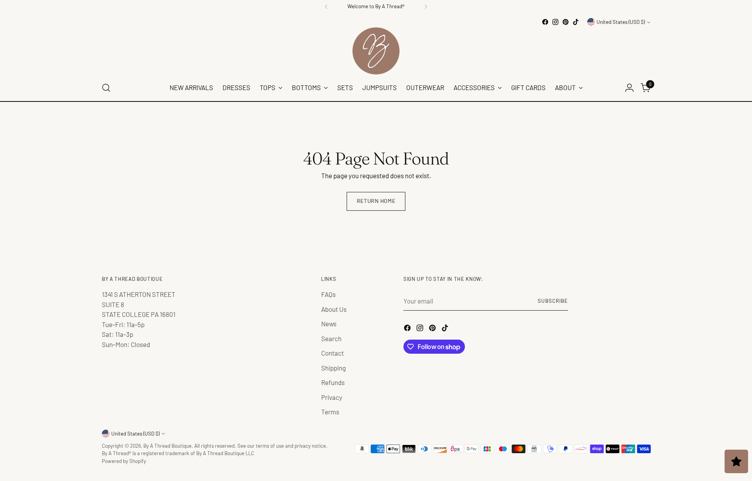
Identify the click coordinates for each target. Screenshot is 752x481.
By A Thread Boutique (167, 446)
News (328, 323)
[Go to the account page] (629, 88)
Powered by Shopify (124, 461)
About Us (334, 309)
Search (331, 338)
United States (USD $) (621, 22)
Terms (330, 412)
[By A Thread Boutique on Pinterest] (565, 21)
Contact (332, 353)
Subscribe (553, 301)
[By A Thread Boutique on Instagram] (555, 21)
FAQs (328, 294)
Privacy (331, 397)
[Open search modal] (106, 88)
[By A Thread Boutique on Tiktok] (575, 21)
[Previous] (326, 6)
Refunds (333, 382)
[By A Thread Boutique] (376, 50)
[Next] (425, 6)
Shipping (333, 368)
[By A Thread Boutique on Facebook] (545, 21)
